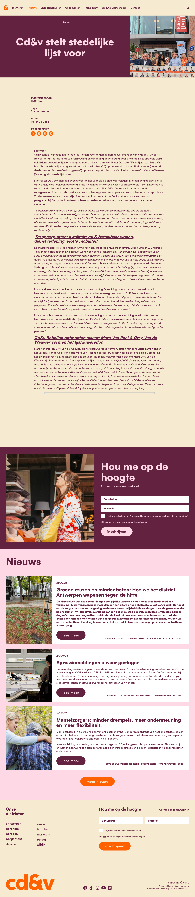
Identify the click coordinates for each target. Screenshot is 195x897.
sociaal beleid (143, 695)
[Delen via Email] (45, 133)
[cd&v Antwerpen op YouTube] (103, 887)
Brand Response (166, 888)
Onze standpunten (51, 7)
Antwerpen (13, 823)
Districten (17, 7)
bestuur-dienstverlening (120, 695)
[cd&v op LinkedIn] (110, 887)
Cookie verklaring (182, 886)
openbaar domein (155, 638)
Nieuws (33, 7)
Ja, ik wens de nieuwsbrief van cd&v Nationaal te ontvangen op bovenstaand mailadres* (147, 516)
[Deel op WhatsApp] (51, 133)
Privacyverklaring (166, 886)
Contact (135, 7)
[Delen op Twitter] (33, 133)
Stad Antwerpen (40, 111)
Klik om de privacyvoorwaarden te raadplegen (124, 522)
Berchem (12, 828)
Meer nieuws (97, 781)
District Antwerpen (115, 638)
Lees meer (71, 635)
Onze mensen (72, 7)
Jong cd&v (91, 7)
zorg (180, 764)
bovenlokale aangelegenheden (122, 764)
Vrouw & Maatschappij (114, 7)
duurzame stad (136, 638)
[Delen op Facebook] (39, 133)
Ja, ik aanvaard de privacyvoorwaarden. (123, 830)
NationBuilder (183, 888)
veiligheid (178, 695)
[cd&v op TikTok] (91, 887)
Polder (41, 839)
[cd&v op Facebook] (85, 887)
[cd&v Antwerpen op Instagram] (97, 887)
